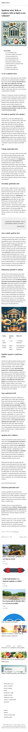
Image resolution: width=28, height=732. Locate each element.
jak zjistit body (13, 397)
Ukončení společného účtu (12, 69)
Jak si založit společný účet (12, 60)
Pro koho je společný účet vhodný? (14, 54)
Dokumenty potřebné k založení (13, 61)
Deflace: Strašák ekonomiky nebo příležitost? (13, 673)
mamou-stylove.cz (5, 2)
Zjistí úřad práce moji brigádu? (9, 622)
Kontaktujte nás (15, 531)
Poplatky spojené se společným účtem (14, 63)
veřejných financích (13, 188)
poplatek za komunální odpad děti (9, 464)
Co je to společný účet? (11, 52)
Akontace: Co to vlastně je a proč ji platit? (12, 647)
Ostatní (25, 536)
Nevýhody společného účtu (12, 58)
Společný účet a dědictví (11, 67)
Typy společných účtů (11, 65)
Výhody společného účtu (11, 56)
